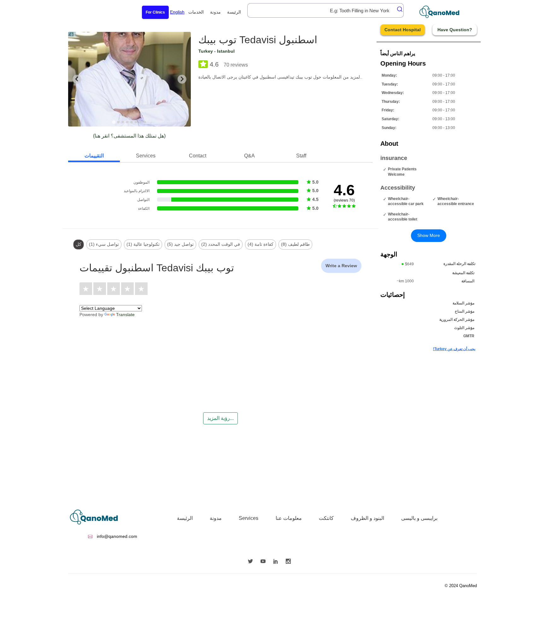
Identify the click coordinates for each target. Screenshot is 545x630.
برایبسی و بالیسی (419, 518)
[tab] (114, 122)
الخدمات (196, 12)
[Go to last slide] (77, 79)
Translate (125, 314)
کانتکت (326, 518)
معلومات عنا (289, 518)
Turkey (205, 51)
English (177, 12)
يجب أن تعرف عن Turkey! (454, 349)
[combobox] (325, 10)
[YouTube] (265, 561)
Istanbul (226, 51)
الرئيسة (234, 12)
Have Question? (454, 29)
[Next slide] (182, 79)
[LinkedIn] (277, 561)
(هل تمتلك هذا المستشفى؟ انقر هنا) (129, 135)
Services (248, 518)
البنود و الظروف (367, 518)
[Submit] (398, 9)
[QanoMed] (443, 12)
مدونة (215, 12)
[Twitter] (252, 561)
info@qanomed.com (116, 536)
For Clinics (155, 12)
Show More (428, 235)
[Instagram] (290, 561)
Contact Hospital (402, 29)
